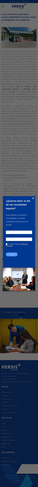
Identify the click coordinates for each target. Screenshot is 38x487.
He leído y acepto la (17, 245)
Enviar (11, 254)
